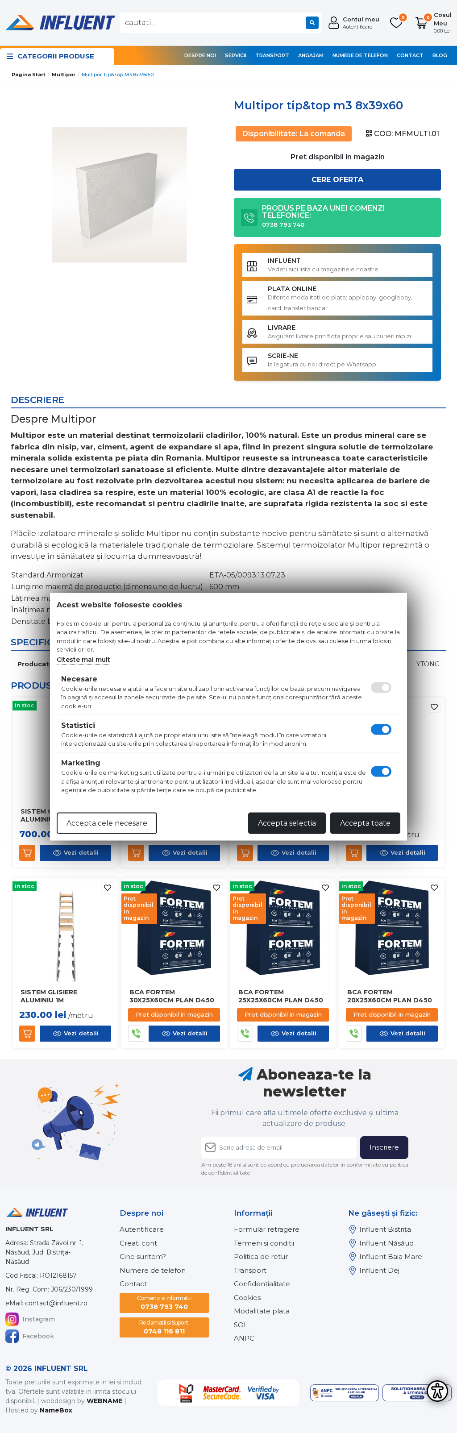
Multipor (63, 74)
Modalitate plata (262, 1311)
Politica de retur (261, 1256)
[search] (312, 23)
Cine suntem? (143, 1256)
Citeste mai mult (83, 659)
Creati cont (138, 1243)
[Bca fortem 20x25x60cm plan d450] (391, 930)
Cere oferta (337, 179)
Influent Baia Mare (390, 1256)
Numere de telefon (360, 55)
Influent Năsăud (386, 1243)
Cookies (247, 1297)
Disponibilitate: (270, 133)
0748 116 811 (164, 1327)
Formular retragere (266, 1229)
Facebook (38, 1336)
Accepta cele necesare (106, 822)
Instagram (38, 1319)
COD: (383, 133)
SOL (241, 1325)
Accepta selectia (287, 822)
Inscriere (384, 1147)
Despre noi (200, 55)
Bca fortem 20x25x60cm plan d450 (389, 996)
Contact (410, 55)
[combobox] (220, 22)
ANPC (244, 1338)
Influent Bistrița (385, 1229)
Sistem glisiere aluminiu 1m (49, 996)
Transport (272, 55)
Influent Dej (379, 1270)
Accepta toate (365, 822)
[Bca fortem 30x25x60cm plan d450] (174, 930)
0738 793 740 (164, 1303)
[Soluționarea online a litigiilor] (417, 1392)
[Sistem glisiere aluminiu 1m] (65, 930)
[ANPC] (344, 1392)
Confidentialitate (262, 1283)
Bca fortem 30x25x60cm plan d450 (171, 996)
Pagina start (29, 74)
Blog (439, 55)
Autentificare (142, 1229)
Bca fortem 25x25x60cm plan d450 (280, 996)
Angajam (311, 55)
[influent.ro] (59, 22)
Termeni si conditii (264, 1243)
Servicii (235, 55)
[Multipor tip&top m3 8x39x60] (119, 195)
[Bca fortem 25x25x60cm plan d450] (283, 930)
